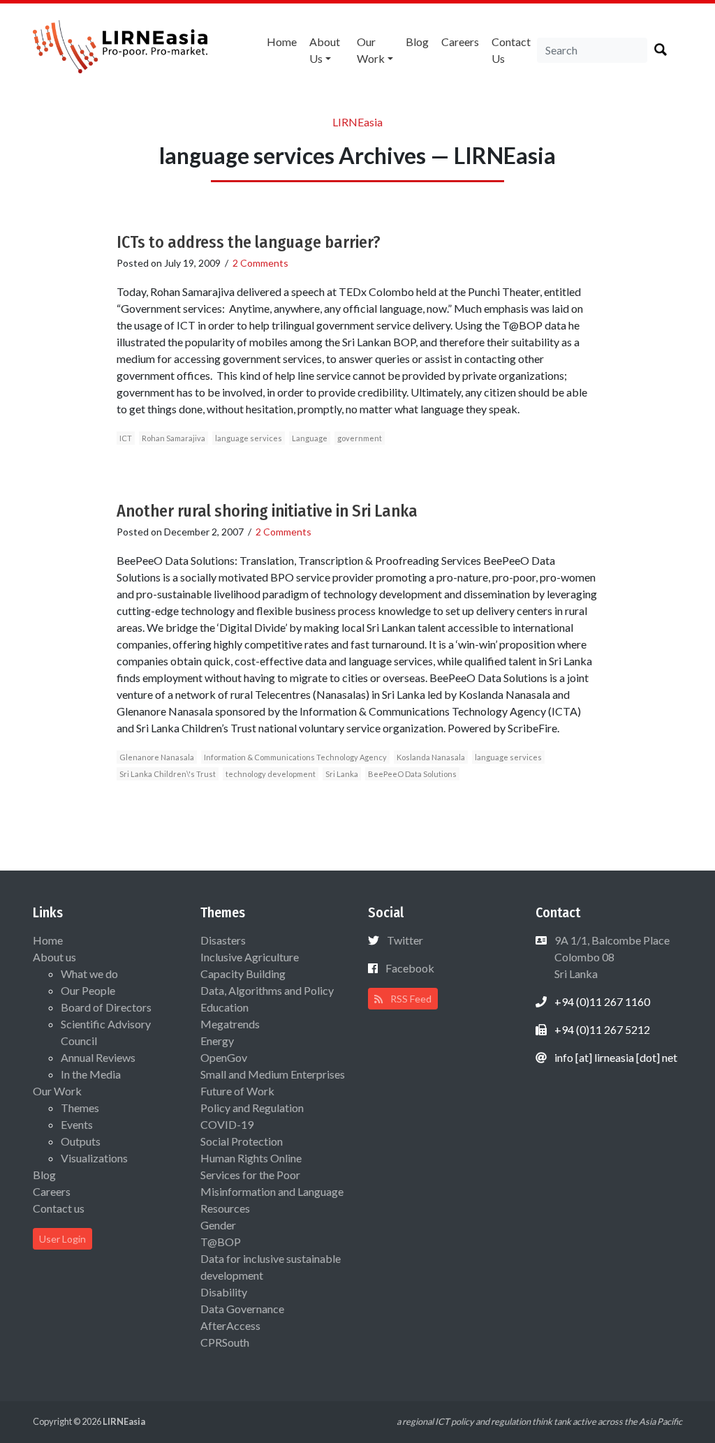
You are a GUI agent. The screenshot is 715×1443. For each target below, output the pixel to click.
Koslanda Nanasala (431, 757)
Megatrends (230, 1023)
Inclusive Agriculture (249, 956)
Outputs (81, 1141)
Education (224, 1007)
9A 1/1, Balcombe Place (611, 956)
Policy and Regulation (252, 1107)
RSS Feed (410, 999)
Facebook (409, 968)
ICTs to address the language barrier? (249, 242)
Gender (218, 1224)
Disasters (223, 940)
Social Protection (241, 1141)
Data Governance (242, 1308)
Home (282, 41)
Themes (80, 1107)
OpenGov (223, 1057)
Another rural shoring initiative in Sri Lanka (267, 511)
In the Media (91, 1074)
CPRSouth (224, 1342)
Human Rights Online (251, 1157)
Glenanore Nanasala (156, 757)
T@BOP (220, 1241)
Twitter (405, 940)
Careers (460, 41)
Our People (88, 990)
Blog (417, 41)
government (359, 438)
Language (309, 438)
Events (77, 1124)
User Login (62, 1239)
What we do (89, 973)
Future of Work (237, 1090)
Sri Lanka (341, 773)
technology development (271, 773)
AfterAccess (230, 1325)
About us (324, 50)
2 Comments (260, 263)
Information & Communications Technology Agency (295, 757)
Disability (223, 1291)
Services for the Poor (250, 1174)
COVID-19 (226, 1124)
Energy (217, 1040)
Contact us (511, 50)
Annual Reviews (98, 1057)
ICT (125, 438)
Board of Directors (106, 1007)
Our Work (371, 50)
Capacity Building (243, 973)
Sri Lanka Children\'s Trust (167, 773)
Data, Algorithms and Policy (267, 990)
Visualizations (94, 1157)
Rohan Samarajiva (173, 438)
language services (248, 438)
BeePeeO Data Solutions (412, 773)
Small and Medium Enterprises (272, 1074)
